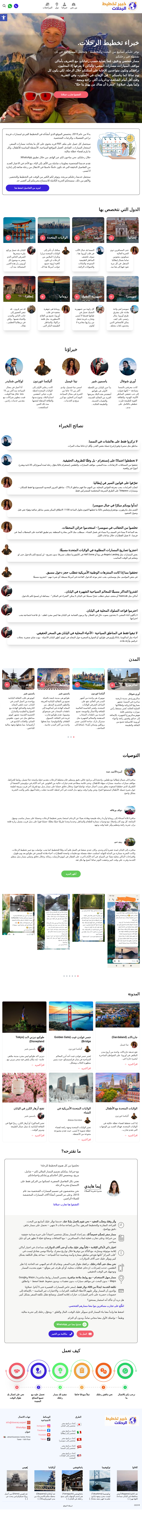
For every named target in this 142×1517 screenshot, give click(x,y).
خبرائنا (64, 7)
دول (57, 7)
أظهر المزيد (71, 874)
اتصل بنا (83, 1334)
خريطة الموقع (68, 1506)
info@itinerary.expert (16, 1422)
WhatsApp (21, 1427)
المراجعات (47, 7)
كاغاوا (135, 1467)
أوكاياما (52, 1467)
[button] (3, 17)
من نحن (73, 7)
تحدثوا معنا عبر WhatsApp (69, 1324)
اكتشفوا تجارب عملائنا (71, 94)
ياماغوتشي (78, 1467)
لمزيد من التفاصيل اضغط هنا (27, 188)
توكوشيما (106, 1467)
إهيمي (25, 1467)
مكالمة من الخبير (59, 1334)
